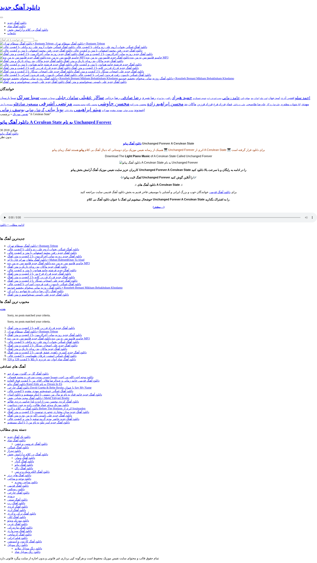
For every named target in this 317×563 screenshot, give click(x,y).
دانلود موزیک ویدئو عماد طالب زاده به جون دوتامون (38, 405)
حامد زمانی (231, 98)
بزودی (11, 496)
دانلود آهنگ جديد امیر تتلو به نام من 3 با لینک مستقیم (38, 422)
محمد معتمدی (79, 104)
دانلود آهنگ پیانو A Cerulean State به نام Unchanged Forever (56, 122)
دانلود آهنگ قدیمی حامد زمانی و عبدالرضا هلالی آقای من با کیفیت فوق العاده (53, 380)
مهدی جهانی (128, 110)
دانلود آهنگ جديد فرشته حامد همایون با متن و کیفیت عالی (41, 270)
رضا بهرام (161, 98)
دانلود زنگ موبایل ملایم (28, 548)
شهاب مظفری (288, 104)
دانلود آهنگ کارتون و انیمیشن (24, 541)
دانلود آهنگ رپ (16, 503)
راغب (168, 98)
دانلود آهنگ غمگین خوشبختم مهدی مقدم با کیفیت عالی (40, 391)
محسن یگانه (91, 104)
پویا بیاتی (54, 109)
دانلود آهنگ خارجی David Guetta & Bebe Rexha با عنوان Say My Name (49, 387)
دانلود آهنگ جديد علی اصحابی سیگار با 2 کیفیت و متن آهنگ (42, 280)
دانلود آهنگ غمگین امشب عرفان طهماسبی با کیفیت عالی (41, 355)
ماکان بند (190, 104)
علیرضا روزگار (273, 104)
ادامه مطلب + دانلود (12, 224)
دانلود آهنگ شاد (16, 26)
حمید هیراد (182, 97)
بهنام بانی (245, 98)
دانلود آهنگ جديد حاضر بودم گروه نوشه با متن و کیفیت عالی (43, 419)
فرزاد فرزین (205, 104)
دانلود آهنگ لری (16, 510)
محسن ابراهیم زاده (165, 103)
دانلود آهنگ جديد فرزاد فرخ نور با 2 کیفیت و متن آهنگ (39, 273)
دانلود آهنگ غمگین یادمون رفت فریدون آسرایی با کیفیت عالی (44, 284)
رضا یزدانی (112, 98)
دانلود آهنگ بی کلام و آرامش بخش (27, 29)
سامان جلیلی (67, 97)
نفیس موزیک (20, 114)
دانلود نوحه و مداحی (19, 478)
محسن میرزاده (138, 104)
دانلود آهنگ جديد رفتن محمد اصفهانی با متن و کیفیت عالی (42, 252)
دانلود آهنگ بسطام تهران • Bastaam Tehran (32, 245)
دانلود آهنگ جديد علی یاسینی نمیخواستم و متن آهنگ (38, 294)
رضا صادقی (131, 97)
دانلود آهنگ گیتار (24, 461)
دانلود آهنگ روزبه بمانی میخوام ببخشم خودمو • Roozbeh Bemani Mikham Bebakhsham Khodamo (65, 287)
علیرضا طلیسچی (256, 104)
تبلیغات (11, 33)
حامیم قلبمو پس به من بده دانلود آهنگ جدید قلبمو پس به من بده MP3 (48, 263)
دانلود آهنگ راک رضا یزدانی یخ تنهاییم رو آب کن (35, 291)
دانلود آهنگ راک (24, 468)
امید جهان (274, 98)
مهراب (105, 110)
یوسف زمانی (12, 109)
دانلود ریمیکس (16, 489)
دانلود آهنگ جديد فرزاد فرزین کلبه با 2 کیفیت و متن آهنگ (41, 277)
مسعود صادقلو (25, 104)
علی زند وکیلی (239, 105)
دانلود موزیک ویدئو (18, 520)
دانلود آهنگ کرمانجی (19, 534)
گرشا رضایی (35, 110)
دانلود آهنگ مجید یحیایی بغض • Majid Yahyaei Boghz (38, 398)
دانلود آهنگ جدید (16, 22)
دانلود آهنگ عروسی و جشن (31, 443)
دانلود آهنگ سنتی (17, 499)
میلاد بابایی (68, 110)
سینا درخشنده (47, 98)
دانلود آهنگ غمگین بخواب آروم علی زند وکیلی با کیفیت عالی (43, 249)
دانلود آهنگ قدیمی (219, 192)
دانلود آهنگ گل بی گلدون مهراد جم (28, 373)
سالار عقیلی (91, 97)
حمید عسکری (199, 98)
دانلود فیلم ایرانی (17, 538)
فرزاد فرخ (219, 104)
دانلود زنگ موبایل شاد (27, 551)
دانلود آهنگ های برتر (19, 475)
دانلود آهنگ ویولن (25, 457)
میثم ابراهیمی (87, 109)
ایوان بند (255, 98)
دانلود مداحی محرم (26, 482)
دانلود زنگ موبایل (17, 544)
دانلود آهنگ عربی (17, 524)
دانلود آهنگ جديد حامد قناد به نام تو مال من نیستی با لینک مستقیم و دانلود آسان (54, 394)
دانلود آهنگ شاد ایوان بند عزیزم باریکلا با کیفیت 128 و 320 (41, 359)
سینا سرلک (28, 97)
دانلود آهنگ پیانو (9, 133)
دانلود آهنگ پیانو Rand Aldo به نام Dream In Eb (34, 384)
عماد (229, 104)
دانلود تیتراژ (14, 450)
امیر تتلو (263, 98)
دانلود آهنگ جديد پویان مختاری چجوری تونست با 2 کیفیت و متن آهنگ (48, 412)
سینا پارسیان (8, 98)
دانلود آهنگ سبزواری (19, 531)
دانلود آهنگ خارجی (18, 492)
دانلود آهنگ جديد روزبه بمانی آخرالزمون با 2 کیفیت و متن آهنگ (44, 256)
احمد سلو (302, 98)
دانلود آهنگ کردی (17, 506)
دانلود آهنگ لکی (16, 517)
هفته (3, 309)
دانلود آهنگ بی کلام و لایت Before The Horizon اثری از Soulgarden (46, 408)
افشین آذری (287, 98)
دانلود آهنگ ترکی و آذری (21, 513)
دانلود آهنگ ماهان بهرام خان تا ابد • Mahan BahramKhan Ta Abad (45, 259)
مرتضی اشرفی (55, 103)
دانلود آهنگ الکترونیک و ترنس (32, 471)
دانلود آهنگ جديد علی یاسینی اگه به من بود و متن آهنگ (39, 415)
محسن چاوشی (114, 103)
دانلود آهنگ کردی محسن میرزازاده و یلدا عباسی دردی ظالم (43, 401)
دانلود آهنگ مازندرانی (19, 527)
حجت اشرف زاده (214, 98)
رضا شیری (149, 98)
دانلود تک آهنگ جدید (18, 436)
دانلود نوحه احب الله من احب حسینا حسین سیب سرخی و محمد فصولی (50, 377)
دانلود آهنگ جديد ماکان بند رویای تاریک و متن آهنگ (37, 266)
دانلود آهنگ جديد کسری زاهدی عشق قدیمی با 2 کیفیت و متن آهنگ (47, 352)
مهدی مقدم (116, 110)
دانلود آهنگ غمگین (18, 447)
